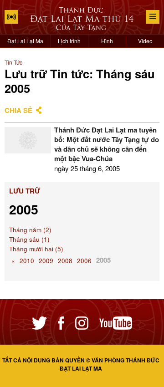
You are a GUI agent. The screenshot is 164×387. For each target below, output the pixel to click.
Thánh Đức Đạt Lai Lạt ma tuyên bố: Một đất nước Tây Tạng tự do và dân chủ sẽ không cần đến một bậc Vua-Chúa (106, 144)
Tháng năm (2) (30, 229)
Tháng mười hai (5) (36, 248)
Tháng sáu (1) (29, 239)
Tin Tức (13, 62)
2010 (27, 260)
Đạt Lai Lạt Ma (25, 41)
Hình (107, 41)
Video (145, 41)
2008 (65, 260)
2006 (84, 260)
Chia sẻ (18, 110)
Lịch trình (69, 41)
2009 (46, 260)
